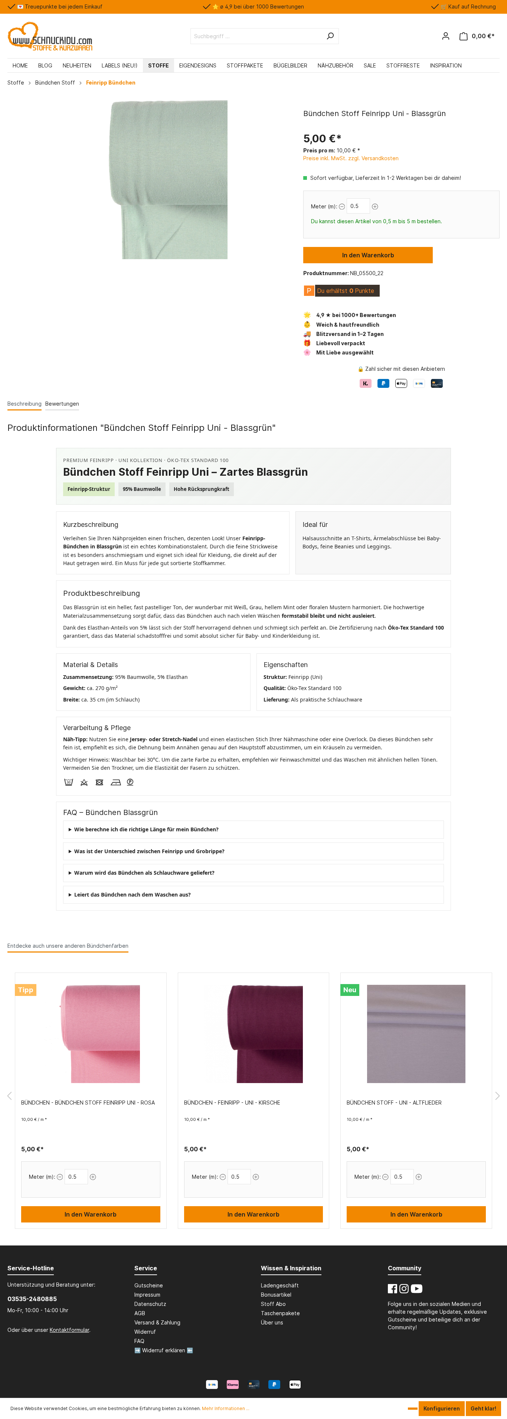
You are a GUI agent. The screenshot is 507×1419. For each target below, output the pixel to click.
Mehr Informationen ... (225, 1408)
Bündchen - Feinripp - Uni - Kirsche (232, 1102)
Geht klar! (483, 1408)
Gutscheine (148, 1285)
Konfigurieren (441, 1408)
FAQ (139, 1341)
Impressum (147, 1294)
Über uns (272, 1322)
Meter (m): (324, 206)
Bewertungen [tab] (62, 403)
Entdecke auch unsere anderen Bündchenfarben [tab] (67, 946)
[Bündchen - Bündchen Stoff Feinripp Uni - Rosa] (90, 1034)
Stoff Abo (273, 1304)
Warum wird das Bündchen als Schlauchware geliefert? (144, 872)
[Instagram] (404, 1288)
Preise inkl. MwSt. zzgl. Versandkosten (351, 158)
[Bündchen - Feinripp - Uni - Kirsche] (253, 1034)
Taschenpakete (280, 1313)
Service (145, 1268)
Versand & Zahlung (157, 1322)
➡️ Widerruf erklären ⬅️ (163, 1350)
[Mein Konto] (446, 36)
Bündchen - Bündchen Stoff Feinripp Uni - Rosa (88, 1102)
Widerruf (145, 1332)
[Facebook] (392, 1288)
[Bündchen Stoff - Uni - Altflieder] (416, 1034)
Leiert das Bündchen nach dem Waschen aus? (132, 894)
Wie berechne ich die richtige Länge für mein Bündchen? (146, 829)
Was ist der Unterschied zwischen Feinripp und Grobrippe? (149, 851)
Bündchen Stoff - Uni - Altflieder (394, 1102)
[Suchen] (329, 36)
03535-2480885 (32, 1299)
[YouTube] (416, 1288)
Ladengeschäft (280, 1285)
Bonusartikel (276, 1294)
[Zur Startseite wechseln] (49, 36)
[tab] (24, 403)
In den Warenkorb (368, 255)
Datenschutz (150, 1304)
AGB (139, 1313)
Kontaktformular (69, 1330)
